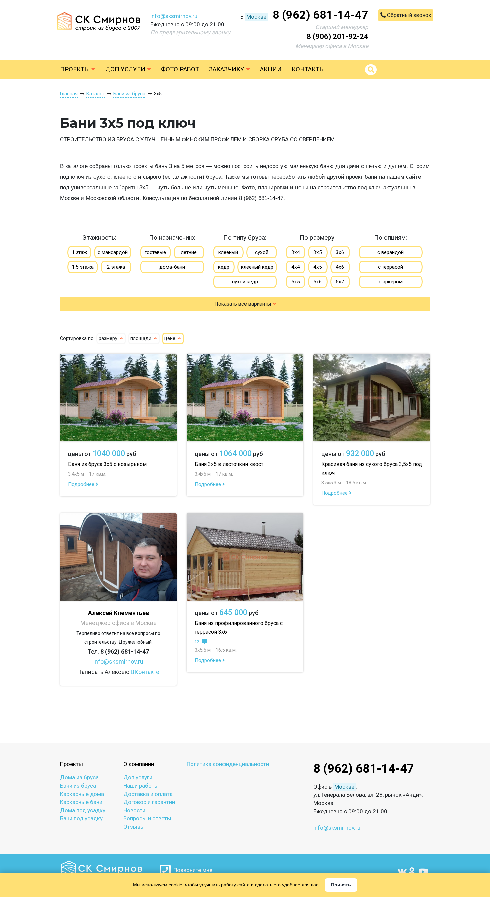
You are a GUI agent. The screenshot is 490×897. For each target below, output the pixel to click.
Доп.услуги (126, 69)
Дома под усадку (82, 810)
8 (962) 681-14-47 (320, 14)
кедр (223, 267)
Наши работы (141, 785)
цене (170, 338)
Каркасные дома (82, 794)
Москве (256, 16)
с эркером (391, 282)
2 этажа (116, 267)
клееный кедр (257, 267)
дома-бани (172, 267)
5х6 (317, 282)
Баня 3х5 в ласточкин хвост (229, 464)
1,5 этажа (83, 267)
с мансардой (113, 252)
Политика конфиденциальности (228, 764)
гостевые (155, 252)
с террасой (390, 267)
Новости (134, 810)
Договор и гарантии (149, 802)
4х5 (317, 267)
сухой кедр (245, 282)
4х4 (295, 267)
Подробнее (82, 484)
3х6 (340, 252)
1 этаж (79, 252)
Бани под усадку (81, 818)
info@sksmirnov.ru (173, 16)
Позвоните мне (191, 870)
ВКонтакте (145, 671)
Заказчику (227, 69)
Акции (271, 69)
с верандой (390, 252)
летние (189, 252)
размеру (109, 338)
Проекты (75, 69)
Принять (341, 884)
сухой (261, 252)
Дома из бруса (79, 777)
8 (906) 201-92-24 (337, 36)
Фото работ (180, 69)
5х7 (340, 282)
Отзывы (134, 826)
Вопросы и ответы (147, 818)
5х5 (295, 282)
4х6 (340, 267)
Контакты (308, 69)
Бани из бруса (78, 785)
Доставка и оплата (148, 794)
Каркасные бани (81, 802)
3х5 (317, 252)
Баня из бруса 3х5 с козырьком (107, 464)
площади (141, 338)
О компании (138, 764)
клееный (228, 252)
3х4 (295, 252)
